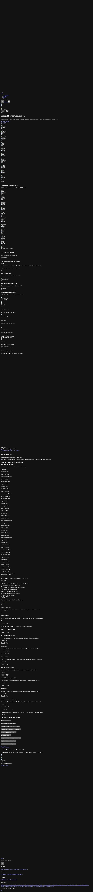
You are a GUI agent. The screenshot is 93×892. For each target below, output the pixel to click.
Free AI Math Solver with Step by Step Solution (63, 885)
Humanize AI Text (43, 886)
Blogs (5, 874)
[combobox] (2, 101)
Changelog (5, 98)
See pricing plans (4, 602)
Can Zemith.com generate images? (8, 732)
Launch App (6, 95)
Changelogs (8, 874)
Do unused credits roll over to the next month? (10, 738)
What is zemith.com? (5, 720)
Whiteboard (22, 869)
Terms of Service (13, 879)
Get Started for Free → (5, 121)
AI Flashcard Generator (14, 885)
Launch (6, 102)
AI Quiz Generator (5, 885)
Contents (13, 874)
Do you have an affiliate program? (7, 740)
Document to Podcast (23, 885)
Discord (2, 890)
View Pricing (3, 122)
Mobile (4, 96)
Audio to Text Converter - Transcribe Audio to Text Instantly (26, 886)
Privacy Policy (7, 879)
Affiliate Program (19, 874)
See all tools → (50, 886)
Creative (7, 869)
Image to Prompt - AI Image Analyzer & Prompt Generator (40, 885)
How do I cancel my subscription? (7, 743)
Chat (2, 869)
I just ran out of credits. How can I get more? (10, 726)
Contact (2, 879)
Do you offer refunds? (5, 735)
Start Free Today (4, 765)
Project (4, 869)
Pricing (4, 97)
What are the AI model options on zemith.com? (10, 729)
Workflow (15, 869)
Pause (5, 257)
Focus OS (11, 869)
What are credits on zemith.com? (7, 723)
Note (19, 869)
